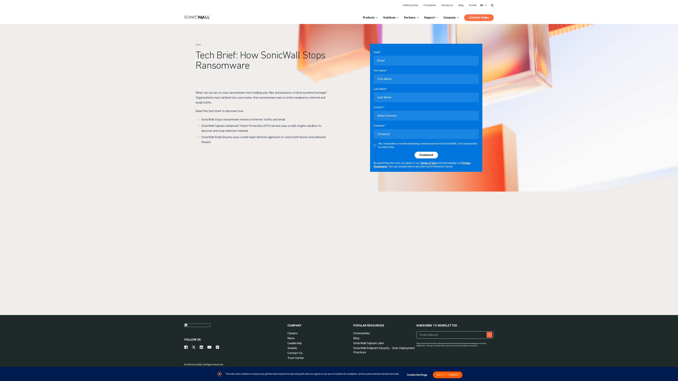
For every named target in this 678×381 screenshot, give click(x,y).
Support (429, 17)
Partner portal (410, 5)
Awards (292, 348)
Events (473, 5)
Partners (410, 17)
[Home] (197, 18)
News (291, 338)
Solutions (389, 17)
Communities (361, 333)
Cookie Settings (417, 374)
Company (449, 17)
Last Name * (380, 88)
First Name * (380, 70)
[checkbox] (375, 145)
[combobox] (426, 116)
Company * (380, 125)
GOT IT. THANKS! (448, 374)
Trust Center (295, 358)
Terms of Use (428, 163)
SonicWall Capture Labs (368, 343)
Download (426, 155)
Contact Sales (479, 17)
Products (369, 17)
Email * (377, 52)
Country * (379, 107)
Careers (292, 333)
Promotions (430, 5)
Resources (447, 5)
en (481, 5)
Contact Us (294, 353)
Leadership (294, 343)
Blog (461, 5)
